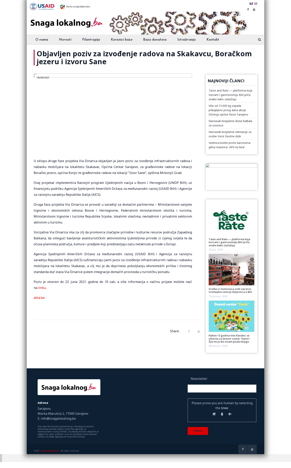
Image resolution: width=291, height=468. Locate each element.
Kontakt (212, 39)
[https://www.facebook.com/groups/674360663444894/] (248, 9)
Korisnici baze (121, 39)
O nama (41, 39)
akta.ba (39, 297)
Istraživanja (186, 39)
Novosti (65, 39)
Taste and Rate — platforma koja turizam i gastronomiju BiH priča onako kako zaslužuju (230, 95)
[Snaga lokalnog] (66, 19)
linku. (42, 288)
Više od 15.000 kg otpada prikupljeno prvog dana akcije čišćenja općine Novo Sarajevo (228, 110)
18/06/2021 (42, 77)
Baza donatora (155, 39)
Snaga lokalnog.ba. (49, 451)
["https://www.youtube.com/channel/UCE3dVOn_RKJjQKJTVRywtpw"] (254, 9)
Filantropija (91, 39)
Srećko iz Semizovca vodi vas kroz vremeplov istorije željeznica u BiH (230, 290)
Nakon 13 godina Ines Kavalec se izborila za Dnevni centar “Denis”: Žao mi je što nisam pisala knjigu (229, 338)
